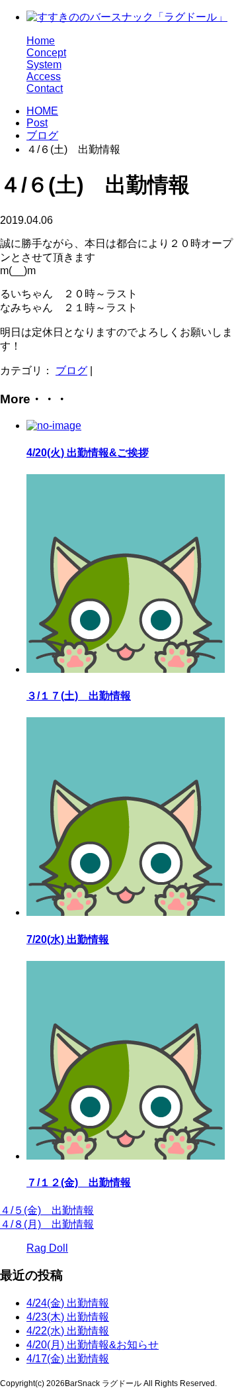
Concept (46, 52)
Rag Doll (47, 1248)
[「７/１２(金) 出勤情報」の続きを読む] (125, 1156)
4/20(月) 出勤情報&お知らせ (92, 1344)
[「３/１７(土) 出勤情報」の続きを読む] (125, 669)
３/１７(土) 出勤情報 (78, 695)
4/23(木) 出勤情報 (67, 1317)
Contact (44, 88)
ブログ (42, 135)
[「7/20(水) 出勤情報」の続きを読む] (125, 912)
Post (37, 122)
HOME (42, 111)
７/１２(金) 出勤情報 (78, 1182)
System (43, 64)
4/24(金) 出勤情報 (67, 1303)
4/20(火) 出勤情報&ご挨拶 (87, 452)
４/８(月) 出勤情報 (47, 1224)
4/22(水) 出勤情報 (67, 1330)
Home (40, 40)
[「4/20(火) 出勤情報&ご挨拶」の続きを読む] (53, 425)
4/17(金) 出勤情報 (67, 1358)
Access (43, 76)
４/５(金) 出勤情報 (47, 1210)
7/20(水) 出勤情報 (67, 939)
